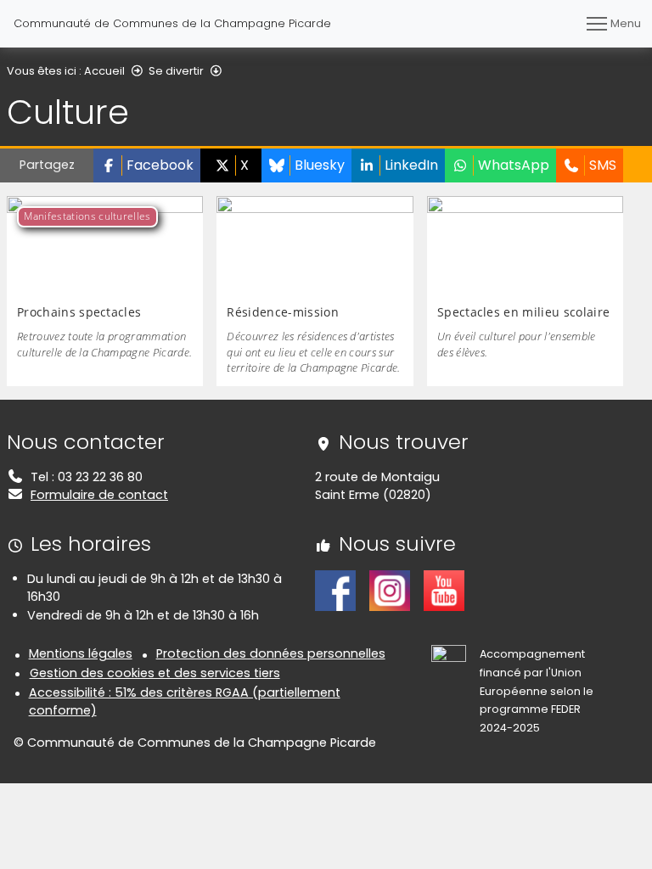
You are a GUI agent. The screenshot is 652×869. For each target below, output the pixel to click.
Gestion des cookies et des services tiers (155, 672)
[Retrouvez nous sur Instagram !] (389, 589)
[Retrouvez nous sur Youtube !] (444, 589)
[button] (146, 165)
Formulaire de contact (99, 494)
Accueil (104, 71)
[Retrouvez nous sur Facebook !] (335, 589)
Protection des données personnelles (270, 653)
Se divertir (176, 71)
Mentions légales (80, 653)
